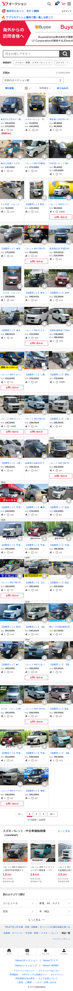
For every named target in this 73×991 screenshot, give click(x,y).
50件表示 (44, 88)
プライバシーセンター (49, 970)
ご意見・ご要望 (24, 982)
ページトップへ (59, 939)
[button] (36, 919)
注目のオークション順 (16, 80)
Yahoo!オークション (26, 960)
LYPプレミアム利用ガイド (34, 974)
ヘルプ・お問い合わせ (45, 982)
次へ (52, 814)
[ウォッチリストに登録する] (20, 113)
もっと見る (64, 831)
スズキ (44, 933)
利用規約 (14, 974)
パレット (54, 933)
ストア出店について (47, 978)
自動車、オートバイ (13, 933)
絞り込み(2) (62, 88)
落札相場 (9, 88)
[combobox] (31, 54)
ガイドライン (56, 974)
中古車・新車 (32, 933)
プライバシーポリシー (24, 970)
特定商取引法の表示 (25, 978)
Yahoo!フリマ (50, 960)
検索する (65, 53)
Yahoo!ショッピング (26, 965)
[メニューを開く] (69, 3)
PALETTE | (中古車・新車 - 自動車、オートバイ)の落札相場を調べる (37, 927)
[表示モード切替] (27, 88)
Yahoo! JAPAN (50, 965)
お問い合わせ (60, 217)
